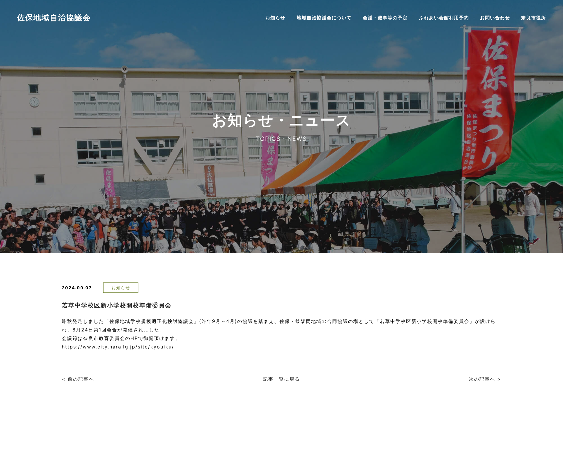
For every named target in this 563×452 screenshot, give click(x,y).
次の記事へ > (485, 379)
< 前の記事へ (78, 379)
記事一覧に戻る (281, 379)
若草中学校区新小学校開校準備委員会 (117, 305)
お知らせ (120, 287)
